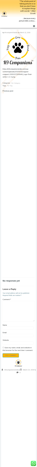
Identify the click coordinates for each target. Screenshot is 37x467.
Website (6, 340)
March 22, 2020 (25, 32)
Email (4, 332)
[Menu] (33, 26)
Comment (7, 299)
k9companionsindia (11, 32)
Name (5, 325)
